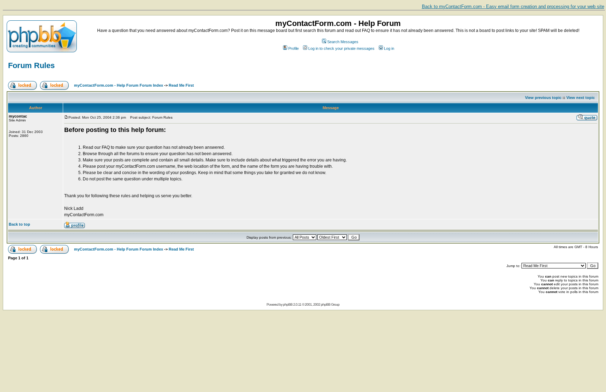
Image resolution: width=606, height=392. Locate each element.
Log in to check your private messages (341, 48)
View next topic (580, 97)
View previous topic (543, 97)
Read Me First (181, 85)
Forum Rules (31, 65)
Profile (293, 48)
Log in (389, 48)
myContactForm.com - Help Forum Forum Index (118, 85)
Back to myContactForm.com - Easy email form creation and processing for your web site (513, 6)
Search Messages (342, 42)
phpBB (287, 304)
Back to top (19, 224)
